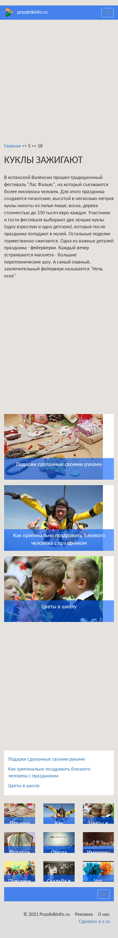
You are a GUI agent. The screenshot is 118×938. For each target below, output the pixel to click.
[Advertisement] (59, 84)
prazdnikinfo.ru (32, 12)
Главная (12, 146)
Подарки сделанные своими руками (46, 759)
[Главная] (8, 12)
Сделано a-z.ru (94, 921)
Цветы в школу (24, 786)
